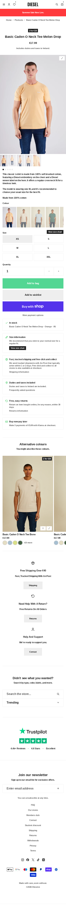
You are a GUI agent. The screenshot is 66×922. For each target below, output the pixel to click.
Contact (33, 652)
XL (17, 257)
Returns (33, 618)
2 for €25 (33, 31)
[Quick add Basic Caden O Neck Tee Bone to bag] (49, 528)
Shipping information (19, 372)
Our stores (33, 810)
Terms (33, 850)
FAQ (33, 805)
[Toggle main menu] (3, 4)
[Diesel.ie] (33, 4)
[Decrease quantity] (49, 271)
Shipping (33, 585)
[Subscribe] (58, 788)
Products (19, 20)
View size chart (55, 232)
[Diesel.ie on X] (33, 859)
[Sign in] (9, 4)
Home (9, 20)
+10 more (28, 542)
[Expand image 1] (62, 58)
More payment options (33, 315)
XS (17, 239)
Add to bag (33, 283)
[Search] (56, 4)
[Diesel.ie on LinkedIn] (43, 859)
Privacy (33, 845)
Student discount (33, 825)
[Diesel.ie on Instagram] (22, 859)
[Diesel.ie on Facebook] (27, 859)
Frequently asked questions (22, 390)
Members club (32, 815)
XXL (49, 257)
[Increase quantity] (58, 271)
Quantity (7, 264)
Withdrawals (33, 840)
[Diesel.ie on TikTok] (38, 859)
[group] (33, 104)
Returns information (18, 411)
